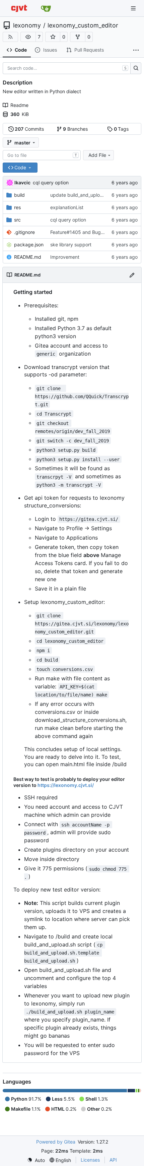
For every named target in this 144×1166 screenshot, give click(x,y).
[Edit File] (132, 274)
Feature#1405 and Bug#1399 (82, 232)
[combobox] (42, 155)
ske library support (70, 244)
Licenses (90, 1160)
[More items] (136, 50)
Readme (19, 105)
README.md (27, 257)
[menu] (36, 1160)
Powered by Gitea (55, 1142)
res (17, 207)
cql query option (51, 182)
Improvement (64, 257)
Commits (29, 129)
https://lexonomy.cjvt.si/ (66, 785)
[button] (28, 37)
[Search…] (135, 68)
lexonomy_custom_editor (83, 25)
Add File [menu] (97, 155)
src (17, 220)
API (113, 1160)
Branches (75, 129)
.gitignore (24, 232)
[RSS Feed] (10, 37)
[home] (19, 8)
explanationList (66, 207)
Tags (121, 129)
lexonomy (27, 25)
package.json (29, 244)
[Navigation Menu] (134, 8)
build (19, 195)
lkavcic (22, 182)
